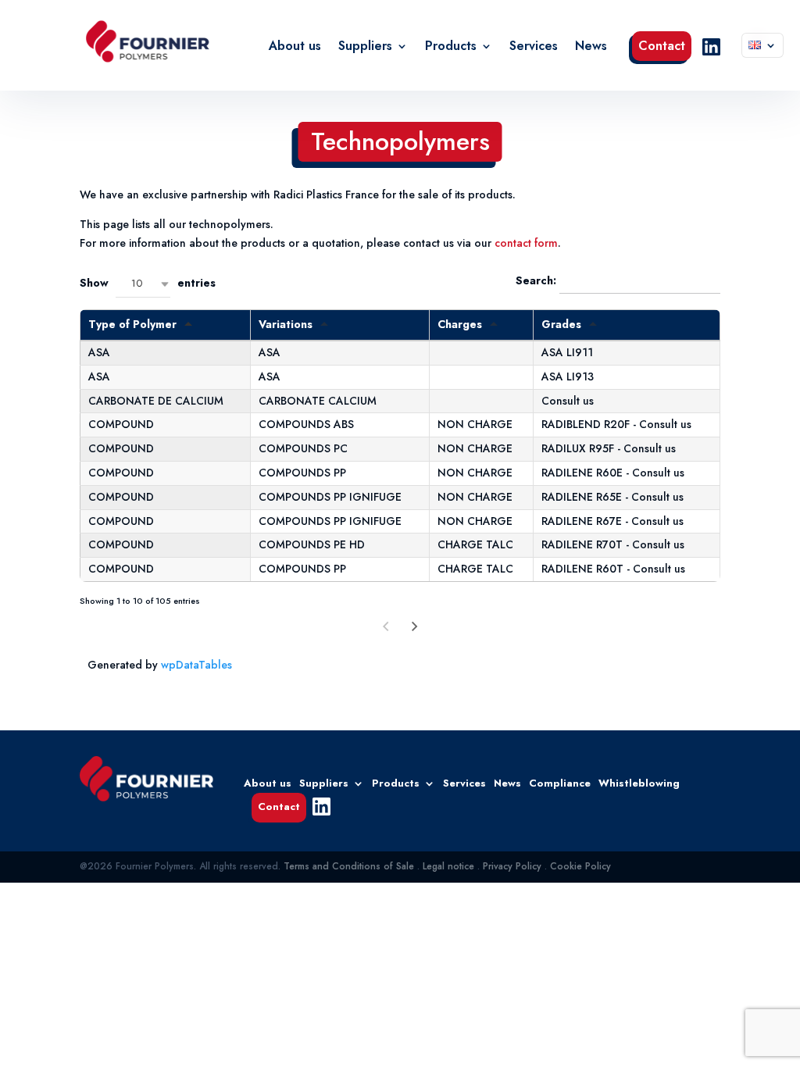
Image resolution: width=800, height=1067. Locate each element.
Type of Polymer (132, 324)
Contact (661, 48)
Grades (561, 324)
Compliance (560, 782)
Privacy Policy (512, 866)
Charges (460, 324)
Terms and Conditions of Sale (349, 866)
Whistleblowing (639, 782)
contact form (526, 243)
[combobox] (143, 284)
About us (295, 48)
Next (415, 627)
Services (533, 48)
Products (451, 48)
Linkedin (711, 46)
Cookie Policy (580, 866)
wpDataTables (196, 665)
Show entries (148, 283)
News (591, 48)
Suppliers (365, 48)
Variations (285, 324)
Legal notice (448, 866)
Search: (537, 280)
